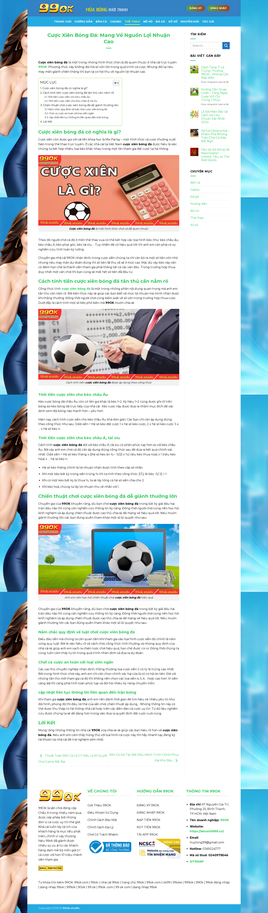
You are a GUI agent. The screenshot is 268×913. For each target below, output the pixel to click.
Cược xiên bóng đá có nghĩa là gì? (65, 88)
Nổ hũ (147, 21)
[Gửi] (226, 45)
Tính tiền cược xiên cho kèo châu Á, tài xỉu (72, 100)
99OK (224, 820)
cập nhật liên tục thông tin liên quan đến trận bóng (78, 117)
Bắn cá (101, 21)
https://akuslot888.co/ (207, 831)
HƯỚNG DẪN (83, 21)
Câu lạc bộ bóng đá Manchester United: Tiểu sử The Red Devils (215, 155)
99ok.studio (71, 908)
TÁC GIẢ (208, 21)
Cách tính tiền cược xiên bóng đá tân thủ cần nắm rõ (78, 92)
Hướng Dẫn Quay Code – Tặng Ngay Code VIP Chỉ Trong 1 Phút (214, 95)
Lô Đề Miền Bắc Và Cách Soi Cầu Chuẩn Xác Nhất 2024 (214, 117)
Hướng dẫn (198, 204)
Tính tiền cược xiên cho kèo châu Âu (69, 96)
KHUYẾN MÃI (190, 21)
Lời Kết (47, 121)
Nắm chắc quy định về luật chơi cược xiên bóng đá (77, 109)
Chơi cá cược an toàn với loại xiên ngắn (71, 113)
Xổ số (172, 21)
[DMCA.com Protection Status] (50, 868)
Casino (115, 21)
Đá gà (160, 21)
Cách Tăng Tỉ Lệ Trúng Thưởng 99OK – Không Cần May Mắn (214, 73)
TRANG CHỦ (62, 21)
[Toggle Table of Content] (114, 83)
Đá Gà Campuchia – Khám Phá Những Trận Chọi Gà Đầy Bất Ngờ (215, 136)
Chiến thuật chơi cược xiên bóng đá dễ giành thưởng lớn (80, 105)
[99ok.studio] (56, 8)
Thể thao (132, 21)
